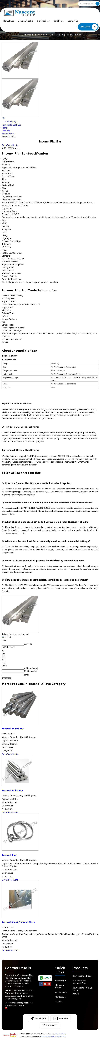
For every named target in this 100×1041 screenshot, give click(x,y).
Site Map (59, 1001)
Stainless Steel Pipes (82, 976)
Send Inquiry (10, 121)
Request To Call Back (11, 125)
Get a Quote (85, 26)
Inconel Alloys (8, 133)
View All (76, 993)
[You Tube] (45, 985)
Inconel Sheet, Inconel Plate (18, 922)
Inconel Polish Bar (12, 790)
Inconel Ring (9, 855)
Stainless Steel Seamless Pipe (79, 982)
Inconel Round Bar (13, 728)
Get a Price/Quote (10, 145)
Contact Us (73, 21)
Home (4, 127)
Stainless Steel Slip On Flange (82, 989)
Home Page (8, 21)
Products (6, 130)
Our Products (43, 21)
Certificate (58, 21)
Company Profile (25, 21)
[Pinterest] (49, 985)
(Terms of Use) (61, 1034)
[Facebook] (41, 985)
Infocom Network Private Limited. (53, 1036)
